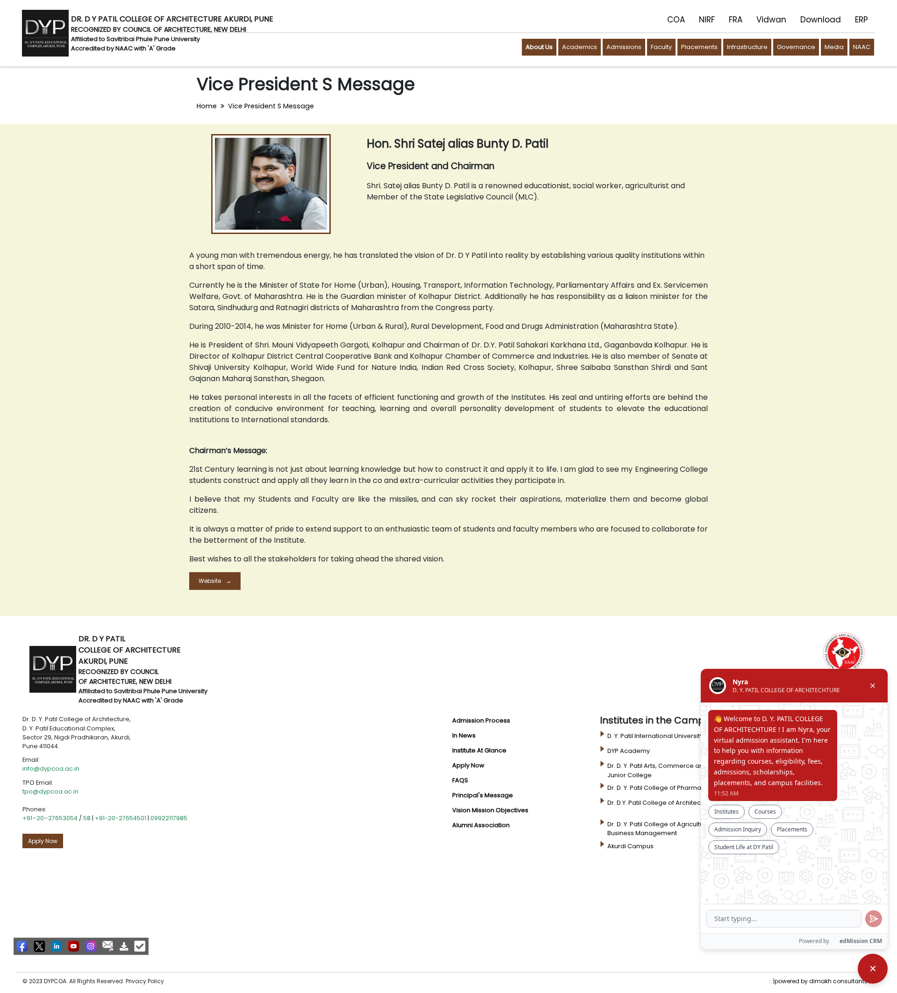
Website (210, 581)
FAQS (460, 780)
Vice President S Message (271, 106)
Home (207, 106)
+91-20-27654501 (120, 818)
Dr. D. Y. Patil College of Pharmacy (657, 788)
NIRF (707, 19)
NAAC (861, 47)
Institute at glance (479, 750)
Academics (579, 47)
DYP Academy (628, 751)
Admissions (623, 47)
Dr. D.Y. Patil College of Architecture (660, 803)
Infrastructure (747, 47)
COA (676, 19)
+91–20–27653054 (50, 818)
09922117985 (168, 818)
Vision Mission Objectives (490, 810)
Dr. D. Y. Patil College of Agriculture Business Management (658, 828)
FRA (735, 19)
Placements (699, 47)
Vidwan (771, 19)
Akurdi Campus (630, 846)
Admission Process (481, 720)
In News (464, 735)
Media (834, 47)
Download (820, 19)
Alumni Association (481, 825)
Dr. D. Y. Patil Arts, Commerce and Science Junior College (670, 770)
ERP (861, 19)
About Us (539, 47)
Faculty (661, 47)
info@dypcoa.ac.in (50, 769)
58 (87, 818)
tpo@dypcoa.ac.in (50, 791)
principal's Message (482, 795)
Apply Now (42, 841)
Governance (796, 47)
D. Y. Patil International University (655, 736)
